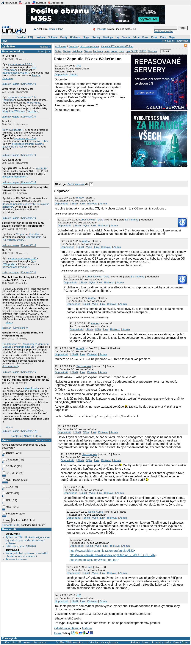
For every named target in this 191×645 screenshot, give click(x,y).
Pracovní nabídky (13, 51)
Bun (4, 129)
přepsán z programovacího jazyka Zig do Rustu (23, 145)
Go (32, 261)
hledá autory (55, 29)
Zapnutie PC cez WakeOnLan (117, 46)
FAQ (30, 37)
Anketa (6, 440)
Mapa (171, 37)
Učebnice (75, 37)
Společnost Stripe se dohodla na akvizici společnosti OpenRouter (23, 224)
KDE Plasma (13, 479)
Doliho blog (131, 219)
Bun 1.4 (7, 121)
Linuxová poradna (89, 46)
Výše (86, 225)
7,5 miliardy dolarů (13, 239)
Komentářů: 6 (28, 372)
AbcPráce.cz (57, 3)
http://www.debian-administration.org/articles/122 (102, 550)
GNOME (10, 472)
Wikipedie (9, 70)
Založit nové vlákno (66, 628)
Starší (38, 435)
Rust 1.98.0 (9, 56)
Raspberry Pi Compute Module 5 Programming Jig (22, 334)
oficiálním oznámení (14, 176)
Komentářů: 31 (10, 524)
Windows (152, 51)
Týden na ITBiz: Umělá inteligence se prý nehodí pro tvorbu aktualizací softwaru (28, 540)
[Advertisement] (97, 173)
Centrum (16, 435)
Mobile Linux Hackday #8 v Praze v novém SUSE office (24, 279)
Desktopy (108, 37)
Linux (121, 51)
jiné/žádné (12, 513)
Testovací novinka (16, 559)
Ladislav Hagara (10, 83)
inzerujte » (44, 51)
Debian (67, 51)
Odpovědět (61, 74)
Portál (154, 37)
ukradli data (31, 388)
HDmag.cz (41, 3)
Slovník (126, 37)
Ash (90, 566)
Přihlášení (168, 40)
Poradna (21, 37)
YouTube (8, 100)
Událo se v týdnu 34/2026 (21, 546)
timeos (95, 323)
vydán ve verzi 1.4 (25, 138)
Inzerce (146, 642)
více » (9, 322)
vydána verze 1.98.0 (20, 64)
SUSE (142, 51)
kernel (114, 51)
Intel (106, 51)
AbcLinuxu (13, 533)
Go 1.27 (7, 250)
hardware (98, 51)
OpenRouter (33, 237)
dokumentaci (10, 366)
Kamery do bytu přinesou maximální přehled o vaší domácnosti (27, 555)
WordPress (33, 102)
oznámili (41, 168)
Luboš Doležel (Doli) (91, 219)
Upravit (166, 51)
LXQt (9, 486)
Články (63, 37)
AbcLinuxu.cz (10, 3)
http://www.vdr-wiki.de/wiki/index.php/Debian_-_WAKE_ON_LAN (112, 555)
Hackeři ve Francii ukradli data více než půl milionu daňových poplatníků (25, 378)
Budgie (10, 452)
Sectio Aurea (83, 366)
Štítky (58, 51)
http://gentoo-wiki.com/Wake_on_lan (93, 559)
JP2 (78, 65)
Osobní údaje (180, 642)
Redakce (135, 642)
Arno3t (80, 348)
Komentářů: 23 (29, 431)
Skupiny (96, 37)
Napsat (28, 435)
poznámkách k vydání (15, 72)
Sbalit (74, 203)
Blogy (86, 37)
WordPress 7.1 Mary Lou (17, 88)
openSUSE (132, 51)
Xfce (8, 506)
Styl (4, 40)
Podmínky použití (161, 642)
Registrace (182, 40)
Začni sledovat (75, 184)
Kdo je (136, 37)
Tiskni (58, 633)
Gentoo (88, 51)
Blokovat (92, 203)
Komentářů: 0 (28, 83)
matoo (80, 197)
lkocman (6, 327)
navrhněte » (43, 440)
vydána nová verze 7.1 (21, 97)
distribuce (77, 51)
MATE (9, 493)
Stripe (19, 234)
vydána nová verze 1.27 (22, 258)
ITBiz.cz (26, 3)
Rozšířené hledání (163, 31)
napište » (45, 46)
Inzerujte (101, 29)
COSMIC (11, 466)
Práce (163, 37)
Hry (117, 37)
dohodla (33, 234)
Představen (9, 344)
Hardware (41, 37)
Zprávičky (8, 46)
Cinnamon (12, 459)
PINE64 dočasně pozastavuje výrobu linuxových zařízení (25, 188)
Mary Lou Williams (13, 111)
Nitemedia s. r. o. (79, 642)
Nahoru (87, 628)
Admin (73, 74)
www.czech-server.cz (35, 642)
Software (52, 37)
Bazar (145, 37)
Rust (33, 67)
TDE (8, 500)
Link (82, 203)
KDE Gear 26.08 (11, 159)
